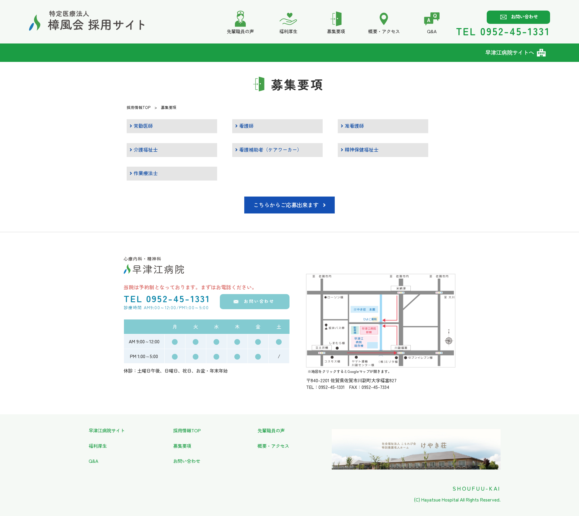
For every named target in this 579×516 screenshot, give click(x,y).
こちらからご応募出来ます (285, 205)
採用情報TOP (138, 107)
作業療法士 (145, 173)
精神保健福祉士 (360, 149)
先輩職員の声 (271, 430)
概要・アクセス (273, 445)
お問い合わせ (524, 16)
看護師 (246, 125)
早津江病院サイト (107, 430)
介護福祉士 (145, 149)
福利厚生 (98, 445)
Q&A (93, 460)
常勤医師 (142, 125)
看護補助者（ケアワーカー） (270, 149)
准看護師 (353, 125)
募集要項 (182, 445)
